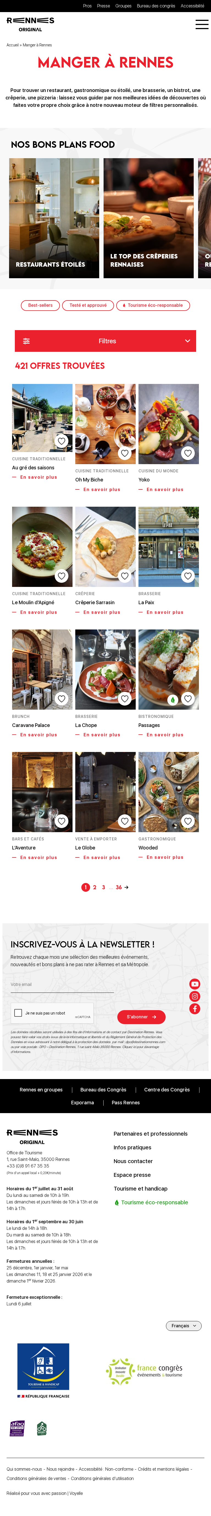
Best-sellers (40, 305)
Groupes (123, 6)
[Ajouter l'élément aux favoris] (61, 441)
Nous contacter (133, 1161)
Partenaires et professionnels (151, 1133)
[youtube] (194, 984)
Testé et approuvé (88, 305)
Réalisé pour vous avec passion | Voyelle (45, 1493)
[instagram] (194, 996)
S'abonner (137, 1016)
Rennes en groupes (41, 1090)
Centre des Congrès (167, 1090)
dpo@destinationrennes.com (145, 1042)
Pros (87, 6)
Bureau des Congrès (103, 1090)
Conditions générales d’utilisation (102, 1478)
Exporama (82, 1102)
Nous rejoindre (60, 1469)
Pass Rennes (126, 1102)
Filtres (107, 341)
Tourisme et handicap (141, 1188)
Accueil (13, 45)
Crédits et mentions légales (163, 1469)
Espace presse (132, 1175)
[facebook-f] (194, 1008)
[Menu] (202, 24)
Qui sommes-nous (24, 1469)
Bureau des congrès (156, 6)
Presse (103, 6)
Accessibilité (192, 6)
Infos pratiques (132, 1147)
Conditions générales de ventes (36, 1478)
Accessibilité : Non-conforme (106, 1469)
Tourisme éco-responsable (155, 305)
